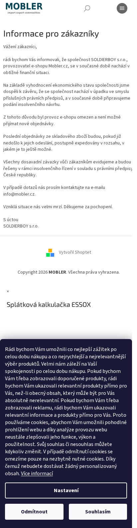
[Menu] (122, 8)
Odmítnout (34, 511)
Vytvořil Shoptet (75, 252)
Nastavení (66, 490)
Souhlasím (98, 511)
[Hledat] (87, 8)
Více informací (37, 473)
